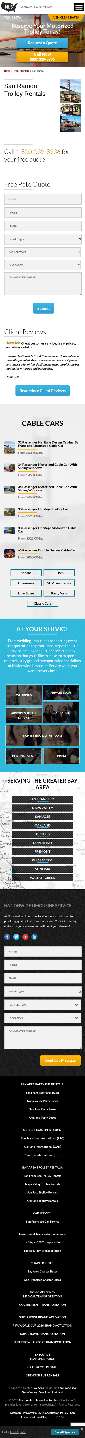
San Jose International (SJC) (42, 1155)
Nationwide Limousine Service (37, 905)
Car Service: (42, 1213)
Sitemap (15, 1413)
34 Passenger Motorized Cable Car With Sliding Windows (47, 466)
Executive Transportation (42, 1356)
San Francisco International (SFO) (42, 1138)
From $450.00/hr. (30, 475)
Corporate (61, 712)
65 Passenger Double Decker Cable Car (47, 550)
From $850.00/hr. (30, 557)
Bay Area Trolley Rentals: (42, 1167)
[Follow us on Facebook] (7, 937)
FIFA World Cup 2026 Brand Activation (42, 1325)
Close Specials (82, 1429)
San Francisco (67, 1388)
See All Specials (65, 1432)
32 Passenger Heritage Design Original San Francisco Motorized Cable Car (49, 443)
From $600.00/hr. (30, 453)
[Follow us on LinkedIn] (34, 937)
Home (7, 70)
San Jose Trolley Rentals (42, 1192)
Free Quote (18, 1432)
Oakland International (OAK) (42, 1146)
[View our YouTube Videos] (25, 937)
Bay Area (38, 1388)
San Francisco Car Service (42, 1221)
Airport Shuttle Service (24, 715)
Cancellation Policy (55, 1413)
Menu (79, 7)
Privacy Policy (32, 1413)
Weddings (24, 695)
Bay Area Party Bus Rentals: (42, 1084)
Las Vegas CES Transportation (42, 1242)
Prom (61, 756)
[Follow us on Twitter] (16, 937)
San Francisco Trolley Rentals (42, 1175)
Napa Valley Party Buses (42, 1101)
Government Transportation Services (42, 1234)
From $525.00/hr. (30, 516)
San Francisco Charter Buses (42, 1279)
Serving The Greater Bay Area (42, 784)
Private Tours (61, 692)
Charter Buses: (42, 1263)
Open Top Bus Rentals (42, 1375)
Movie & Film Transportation (42, 1250)
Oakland (57, 1392)
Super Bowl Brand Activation (42, 1317)
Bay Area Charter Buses (42, 1271)
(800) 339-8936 (42, 57)
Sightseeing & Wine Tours (42, 735)
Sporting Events (24, 756)
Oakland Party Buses (42, 1117)
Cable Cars (42, 423)
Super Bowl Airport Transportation (42, 1342)
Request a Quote (42, 42)
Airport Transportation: (42, 1130)
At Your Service (42, 629)
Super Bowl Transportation (42, 1333)
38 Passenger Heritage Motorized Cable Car (47, 529)
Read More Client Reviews (43, 390)
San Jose (44, 1392)
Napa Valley (29, 1392)
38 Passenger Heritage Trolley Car (43, 509)
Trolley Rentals (21, 70)
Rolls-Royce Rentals (42, 1367)
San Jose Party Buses (42, 1109)
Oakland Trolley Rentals (42, 1200)
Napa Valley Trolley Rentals (42, 1184)
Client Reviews (25, 331)
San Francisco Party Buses (42, 1092)
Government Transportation (42, 1304)
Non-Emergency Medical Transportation (42, 1294)
